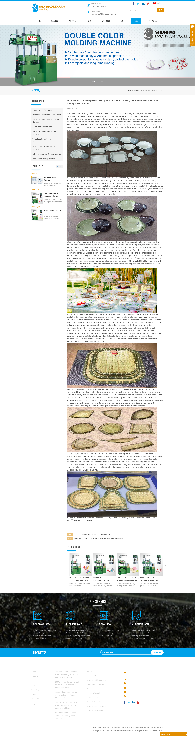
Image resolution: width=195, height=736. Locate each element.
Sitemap (155, 731)
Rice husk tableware (52, 210)
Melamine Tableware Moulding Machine (44, 133)
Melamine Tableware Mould (97, 680)
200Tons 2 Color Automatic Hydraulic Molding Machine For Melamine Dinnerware (67, 674)
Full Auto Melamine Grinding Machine (46, 154)
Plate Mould (91, 689)
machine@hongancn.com (103, 14)
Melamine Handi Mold (95, 711)
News (136, 21)
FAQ (122, 21)
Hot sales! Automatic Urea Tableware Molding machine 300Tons (66, 715)
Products (34, 681)
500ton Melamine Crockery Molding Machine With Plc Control (80, 579)
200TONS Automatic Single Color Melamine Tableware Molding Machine (151, 579)
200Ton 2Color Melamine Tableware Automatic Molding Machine (103, 579)
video (33, 685)
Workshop (106, 21)
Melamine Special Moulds (42, 110)
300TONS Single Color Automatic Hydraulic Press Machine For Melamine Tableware (68, 705)
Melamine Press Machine (111, 727)
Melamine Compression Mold (97, 706)
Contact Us (35, 699)
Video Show (105, 624)
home (39, 21)
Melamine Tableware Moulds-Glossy (46, 114)
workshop (35, 690)
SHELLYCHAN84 (133, 696)
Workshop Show (41, 624)
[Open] (192, 35)
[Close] (192, 47)
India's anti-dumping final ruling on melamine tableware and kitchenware (99, 539)
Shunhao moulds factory (51, 178)
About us (54, 21)
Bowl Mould (91, 671)
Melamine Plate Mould (95, 676)
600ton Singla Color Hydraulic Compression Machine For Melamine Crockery (66, 695)
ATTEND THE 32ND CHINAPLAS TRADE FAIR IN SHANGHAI (92, 534)
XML (162, 731)
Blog (33, 703)
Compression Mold (94, 693)
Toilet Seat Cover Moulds (42, 127)
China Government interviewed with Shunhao (52, 194)
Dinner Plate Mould (94, 702)
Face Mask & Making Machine (43, 158)
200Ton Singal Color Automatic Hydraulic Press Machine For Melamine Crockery (67, 685)
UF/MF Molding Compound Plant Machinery (45, 148)
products (72, 21)
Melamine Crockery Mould (96, 684)
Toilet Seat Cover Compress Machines (43, 140)
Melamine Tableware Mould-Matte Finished (45, 121)
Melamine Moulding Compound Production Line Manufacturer (142, 727)
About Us (34, 676)
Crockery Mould (92, 698)
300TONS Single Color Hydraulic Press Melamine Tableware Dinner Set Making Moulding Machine (127, 579)
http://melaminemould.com (79, 520)
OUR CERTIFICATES (140, 624)
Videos (89, 21)
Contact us (153, 21)
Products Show (74, 624)
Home (33, 671)
